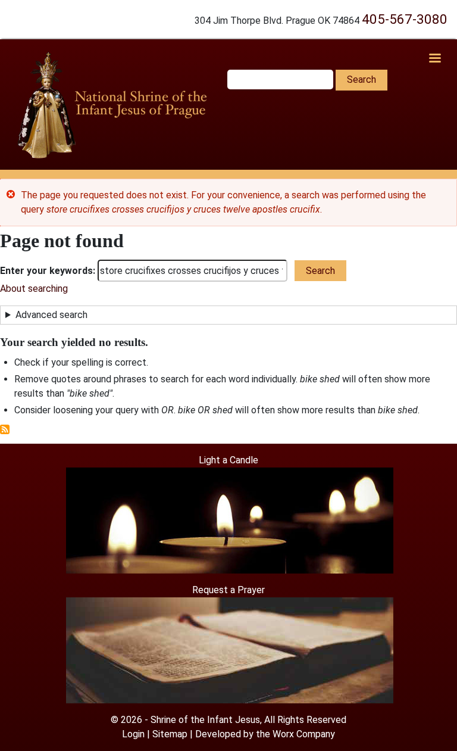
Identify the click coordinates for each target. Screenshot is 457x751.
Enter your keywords (46, 270)
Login (133, 734)
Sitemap (169, 734)
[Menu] (434, 59)
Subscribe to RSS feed (5, 429)
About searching (34, 288)
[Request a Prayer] (229, 649)
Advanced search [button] (51, 314)
